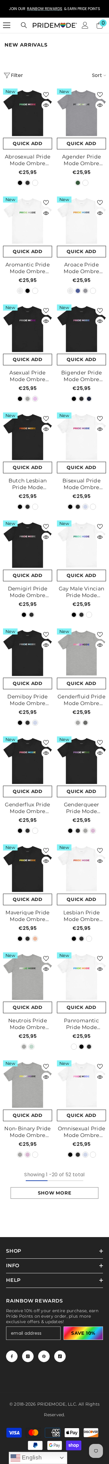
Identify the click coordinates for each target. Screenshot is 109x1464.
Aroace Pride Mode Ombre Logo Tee (81, 268)
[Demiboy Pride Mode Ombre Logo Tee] (27, 653)
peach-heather (35, 939)
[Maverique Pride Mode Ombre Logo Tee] (27, 869)
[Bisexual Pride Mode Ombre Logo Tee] (81, 437)
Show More (54, 1193)
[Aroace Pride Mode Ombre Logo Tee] (81, 221)
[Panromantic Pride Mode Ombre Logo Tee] (81, 977)
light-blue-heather (85, 507)
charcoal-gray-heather (28, 183)
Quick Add (27, 143)
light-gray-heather (28, 399)
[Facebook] (12, 1356)
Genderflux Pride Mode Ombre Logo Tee (27, 808)
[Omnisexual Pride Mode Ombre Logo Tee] (81, 1085)
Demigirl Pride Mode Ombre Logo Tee (28, 592)
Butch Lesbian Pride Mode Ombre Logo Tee (27, 484)
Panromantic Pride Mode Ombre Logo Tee (81, 1024)
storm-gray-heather (85, 291)
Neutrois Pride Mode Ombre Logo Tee (27, 1024)
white (35, 183)
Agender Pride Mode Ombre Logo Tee (81, 160)
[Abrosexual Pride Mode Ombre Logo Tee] (27, 113)
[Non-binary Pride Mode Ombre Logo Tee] (27, 1085)
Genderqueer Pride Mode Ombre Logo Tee (81, 808)
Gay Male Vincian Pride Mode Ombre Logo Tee (81, 592)
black (20, 183)
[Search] (24, 25)
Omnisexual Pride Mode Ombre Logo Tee (81, 1132)
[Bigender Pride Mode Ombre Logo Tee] (81, 329)
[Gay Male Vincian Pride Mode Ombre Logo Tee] (81, 545)
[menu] (6, 25)
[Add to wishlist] (46, 94)
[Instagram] (28, 1356)
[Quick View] (46, 105)
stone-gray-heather (85, 723)
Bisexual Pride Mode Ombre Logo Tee (81, 484)
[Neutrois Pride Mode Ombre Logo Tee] (27, 977)
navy (89, 399)
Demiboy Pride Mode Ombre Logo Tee (27, 700)
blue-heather (78, 291)
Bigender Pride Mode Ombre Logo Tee (81, 376)
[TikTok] (60, 1356)
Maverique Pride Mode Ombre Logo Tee (27, 916)
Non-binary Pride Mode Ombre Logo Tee (27, 1132)
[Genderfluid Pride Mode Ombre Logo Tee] (81, 653)
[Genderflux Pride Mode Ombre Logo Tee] (27, 761)
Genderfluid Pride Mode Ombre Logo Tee (81, 700)
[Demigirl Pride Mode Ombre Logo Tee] (27, 545)
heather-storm (85, 183)
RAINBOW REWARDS (22, 8)
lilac (93, 831)
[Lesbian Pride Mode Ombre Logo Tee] (81, 869)
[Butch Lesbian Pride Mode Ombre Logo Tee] (27, 437)
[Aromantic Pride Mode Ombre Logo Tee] (27, 221)
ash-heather (20, 291)
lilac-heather (35, 399)
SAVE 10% (83, 1333)
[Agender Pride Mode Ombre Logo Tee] (81, 113)
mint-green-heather (31, 1047)
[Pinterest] (44, 1356)
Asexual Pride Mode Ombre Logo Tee (27, 376)
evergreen (78, 183)
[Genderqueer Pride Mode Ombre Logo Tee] (81, 761)
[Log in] (85, 25)
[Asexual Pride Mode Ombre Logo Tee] (27, 329)
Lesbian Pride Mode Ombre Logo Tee (81, 916)
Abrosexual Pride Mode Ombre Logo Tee (27, 160)
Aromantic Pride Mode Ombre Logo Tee (27, 268)
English (31, 1457)
